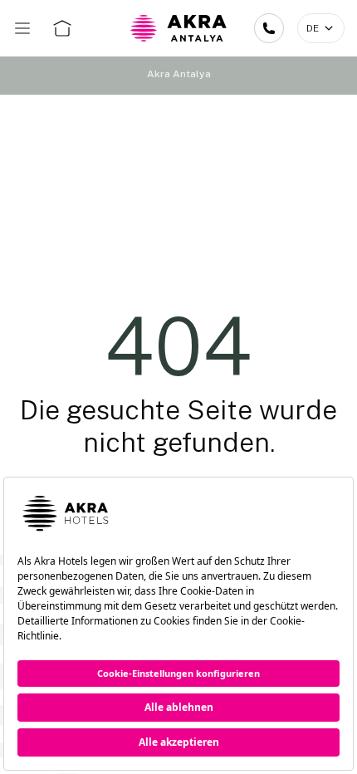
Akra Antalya (179, 74)
